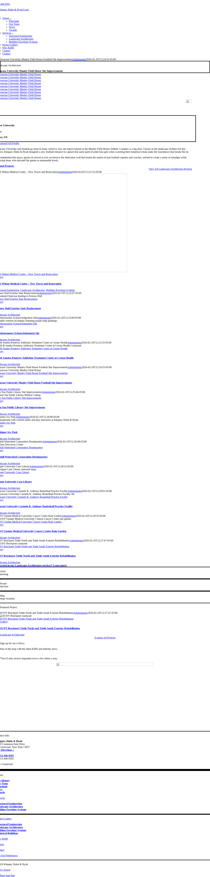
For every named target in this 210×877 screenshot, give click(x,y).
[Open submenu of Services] (12, 33)
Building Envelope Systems (60, 290)
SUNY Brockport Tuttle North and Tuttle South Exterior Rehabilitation (37, 618)
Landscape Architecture (32, 290)
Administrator (79, 59)
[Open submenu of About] (10, 19)
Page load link (7, 875)
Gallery (4, 621)
